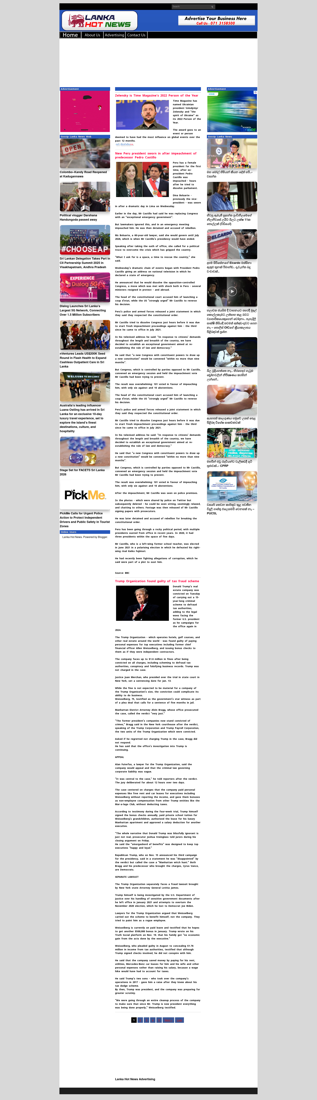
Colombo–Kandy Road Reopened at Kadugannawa (83, 174)
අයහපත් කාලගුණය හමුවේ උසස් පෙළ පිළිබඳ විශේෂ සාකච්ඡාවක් (231, 420)
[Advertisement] (158, 62)
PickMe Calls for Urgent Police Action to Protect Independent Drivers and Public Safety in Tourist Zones (85, 519)
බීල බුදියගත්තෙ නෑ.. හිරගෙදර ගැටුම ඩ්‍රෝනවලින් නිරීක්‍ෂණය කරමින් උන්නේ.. (230, 374)
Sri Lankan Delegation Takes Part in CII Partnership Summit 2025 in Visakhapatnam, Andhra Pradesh (85, 262)
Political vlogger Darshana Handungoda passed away (78, 217)
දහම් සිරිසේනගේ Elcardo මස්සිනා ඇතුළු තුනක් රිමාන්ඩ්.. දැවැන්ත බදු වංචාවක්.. (229, 267)
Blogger (102, 537)
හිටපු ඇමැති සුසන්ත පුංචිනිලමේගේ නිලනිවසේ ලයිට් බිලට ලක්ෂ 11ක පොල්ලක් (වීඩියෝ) (229, 219)
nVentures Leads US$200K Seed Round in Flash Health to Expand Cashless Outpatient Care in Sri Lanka (83, 359)
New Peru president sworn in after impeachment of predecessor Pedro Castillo (155, 155)
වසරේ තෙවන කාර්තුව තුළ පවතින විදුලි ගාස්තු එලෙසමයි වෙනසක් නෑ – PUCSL (230, 508)
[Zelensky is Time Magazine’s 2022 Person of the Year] (125, 145)
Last (179, 1020)
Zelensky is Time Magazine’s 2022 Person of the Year (156, 95)
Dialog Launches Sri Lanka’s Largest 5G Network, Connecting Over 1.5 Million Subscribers (83, 310)
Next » (168, 1020)
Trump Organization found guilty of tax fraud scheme (157, 581)
